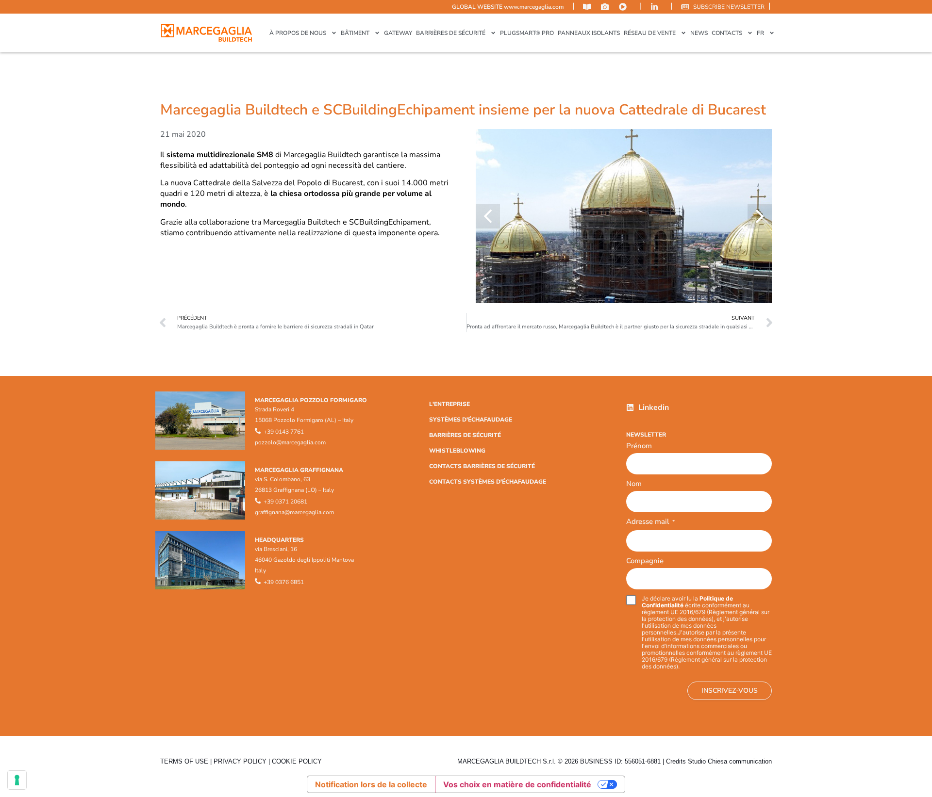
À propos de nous (297, 33)
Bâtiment (355, 33)
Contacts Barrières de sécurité (482, 466)
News (699, 33)
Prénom (639, 445)
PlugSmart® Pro (527, 33)
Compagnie (645, 560)
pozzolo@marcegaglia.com (290, 442)
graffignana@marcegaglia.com (294, 512)
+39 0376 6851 (284, 582)
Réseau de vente (650, 33)
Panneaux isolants (589, 33)
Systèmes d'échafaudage (470, 419)
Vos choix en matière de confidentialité (517, 784)
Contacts (727, 33)
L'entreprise (449, 404)
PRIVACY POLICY (240, 761)
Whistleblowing (457, 451)
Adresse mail (650, 522)
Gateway (398, 33)
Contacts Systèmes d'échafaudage (487, 482)
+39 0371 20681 (285, 501)
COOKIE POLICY (297, 761)
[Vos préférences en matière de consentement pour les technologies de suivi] (17, 780)
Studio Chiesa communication (730, 761)
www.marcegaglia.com (534, 7)
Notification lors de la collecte (371, 784)
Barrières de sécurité (450, 33)
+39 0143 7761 (284, 432)
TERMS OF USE (184, 761)
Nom (634, 483)
